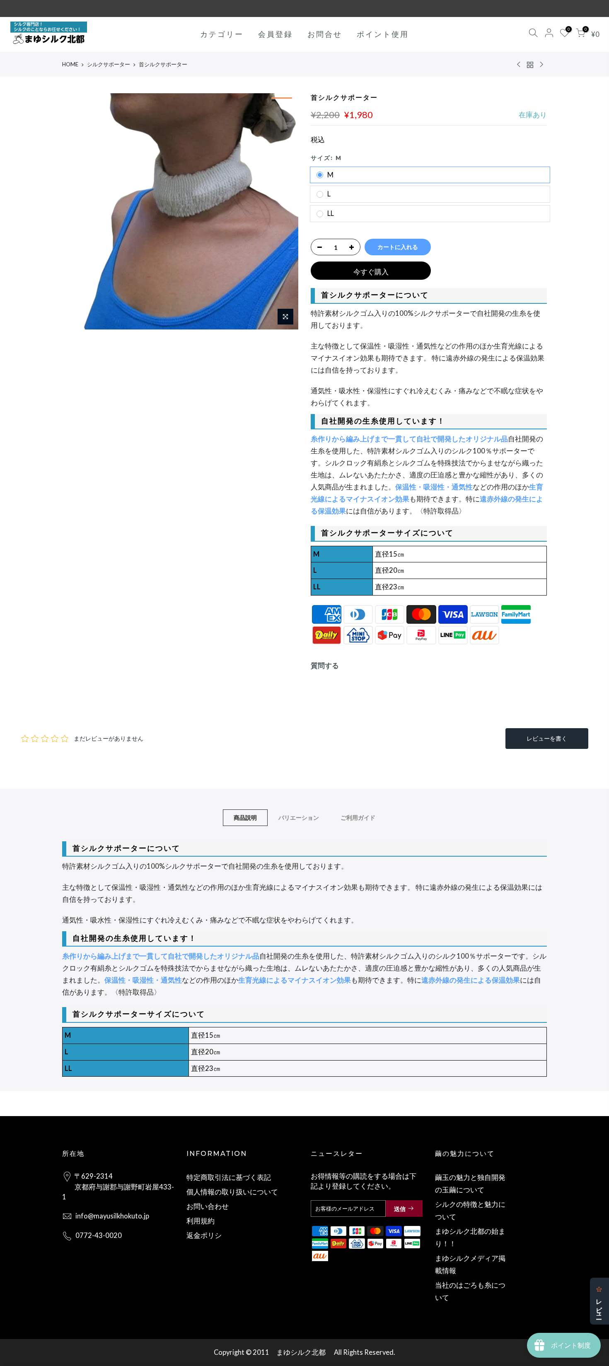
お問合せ (324, 34)
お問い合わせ (207, 1206)
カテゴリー (222, 34)
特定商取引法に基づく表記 (228, 1177)
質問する (325, 665)
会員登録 (275, 34)
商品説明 (245, 817)
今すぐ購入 (371, 272)
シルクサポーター (108, 64)
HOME (70, 64)
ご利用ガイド (358, 817)
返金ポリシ (204, 1235)
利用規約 (200, 1221)
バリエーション (298, 817)
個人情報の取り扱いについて (232, 1192)
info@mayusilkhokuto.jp (112, 1216)
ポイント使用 (383, 34)
